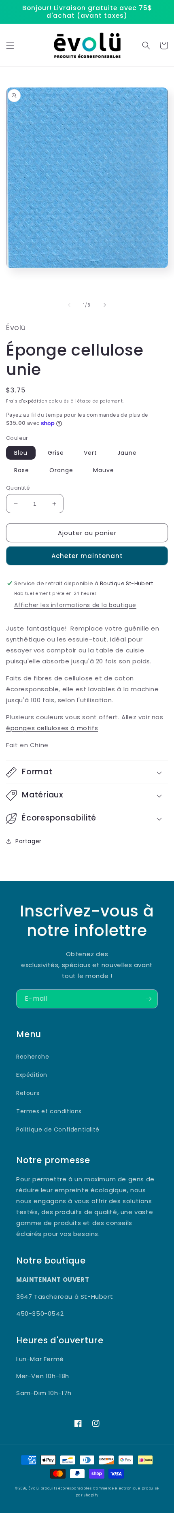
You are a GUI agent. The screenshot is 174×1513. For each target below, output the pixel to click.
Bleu (21, 453)
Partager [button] (28, 841)
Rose (21, 470)
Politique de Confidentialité (58, 1129)
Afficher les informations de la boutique (75, 605)
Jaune (127, 453)
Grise (56, 453)
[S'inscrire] (148, 998)
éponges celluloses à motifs (52, 728)
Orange (61, 470)
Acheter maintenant (87, 556)
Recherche (32, 1057)
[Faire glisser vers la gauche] (69, 305)
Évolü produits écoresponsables (59, 1488)
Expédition (31, 1075)
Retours (27, 1093)
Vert (90, 453)
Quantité (18, 488)
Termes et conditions (49, 1111)
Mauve (103, 470)
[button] (10, 45)
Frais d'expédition (27, 401)
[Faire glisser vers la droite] (105, 305)
